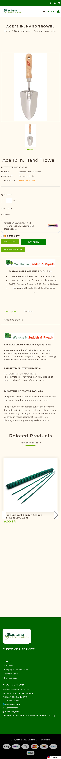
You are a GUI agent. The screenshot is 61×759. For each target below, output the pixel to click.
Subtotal (6, 208)
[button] (54, 757)
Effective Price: (9, 167)
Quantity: (6, 194)
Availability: (8, 181)
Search (7, 661)
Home (7, 31)
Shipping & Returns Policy (16, 669)
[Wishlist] (59, 3)
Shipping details (13, 319)
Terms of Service (12, 674)
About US (8, 665)
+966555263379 (11, 708)
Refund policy (10, 678)
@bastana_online (12, 712)
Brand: (5, 172)
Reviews (28, 311)
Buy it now (33, 242)
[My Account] (55, 3)
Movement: (7, 176)
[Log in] (51, 3)
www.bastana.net (13, 704)
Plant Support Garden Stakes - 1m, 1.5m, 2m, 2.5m (24, 516)
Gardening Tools (22, 31)
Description (10, 311)
